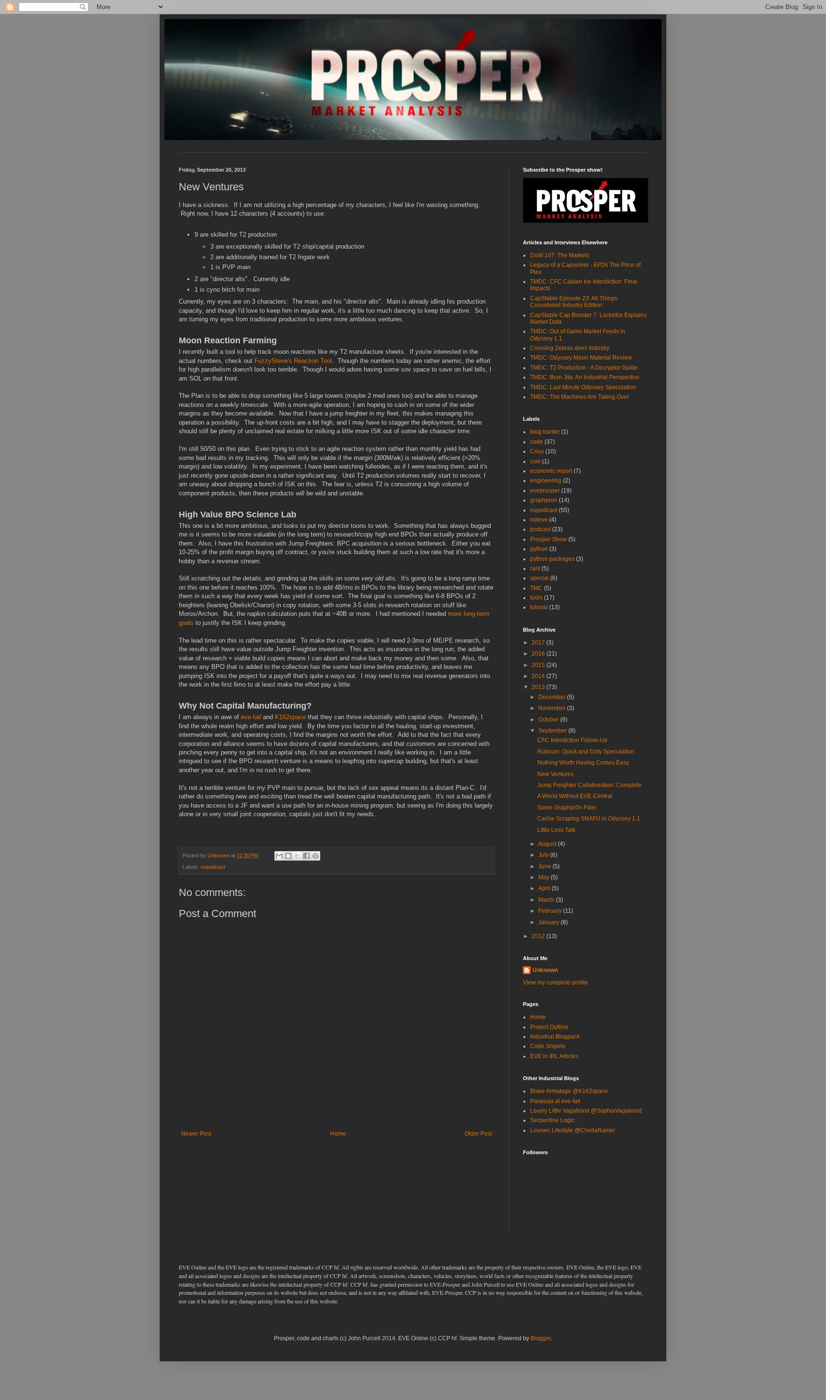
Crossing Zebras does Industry (569, 348)
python (539, 549)
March (547, 900)
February (550, 911)
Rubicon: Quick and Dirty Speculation (585, 751)
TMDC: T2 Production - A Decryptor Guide (584, 367)
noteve (539, 519)
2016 (539, 653)
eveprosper (545, 490)
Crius (537, 451)
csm (535, 461)
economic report (551, 471)
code (536, 441)
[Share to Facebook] (306, 856)
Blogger (541, 1338)
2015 (539, 665)
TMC (536, 588)
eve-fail (251, 717)
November (552, 708)
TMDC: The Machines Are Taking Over (579, 397)
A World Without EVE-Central (574, 796)
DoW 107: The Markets (559, 255)
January (549, 922)
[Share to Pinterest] (315, 856)
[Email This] (279, 856)
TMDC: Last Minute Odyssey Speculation (583, 387)
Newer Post (196, 1133)
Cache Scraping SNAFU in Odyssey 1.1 (588, 818)
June (545, 866)
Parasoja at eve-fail (555, 1101)
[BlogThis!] (288, 856)
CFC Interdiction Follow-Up (572, 740)
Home (338, 1133)
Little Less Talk (556, 830)
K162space (290, 717)
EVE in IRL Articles (554, 1056)
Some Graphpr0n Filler (567, 807)
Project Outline (549, 1027)
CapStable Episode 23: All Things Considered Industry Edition (573, 301)
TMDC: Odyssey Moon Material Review (581, 357)
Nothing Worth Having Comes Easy (583, 762)
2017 (539, 642)
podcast (540, 529)
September (553, 730)
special (539, 578)
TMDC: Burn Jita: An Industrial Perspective (585, 377)
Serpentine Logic (552, 1120)
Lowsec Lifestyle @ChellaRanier (572, 1130)
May (544, 877)
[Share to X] (297, 856)
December (552, 697)
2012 (539, 936)
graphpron (543, 500)
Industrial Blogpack (555, 1036)
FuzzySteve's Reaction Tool (293, 360)
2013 (539, 687)
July (544, 855)
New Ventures (555, 774)
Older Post (478, 1133)
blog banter (545, 431)
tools (536, 597)
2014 (539, 676)
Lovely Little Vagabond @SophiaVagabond (586, 1110)
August (548, 844)
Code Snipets (547, 1046)
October (549, 719)
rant (535, 568)
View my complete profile (555, 982)
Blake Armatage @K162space (569, 1091)
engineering (546, 480)
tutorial (539, 607)
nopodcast (213, 867)
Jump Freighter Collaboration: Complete (589, 785)
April (545, 888)
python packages (552, 559)
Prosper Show (548, 539)
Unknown (545, 970)
